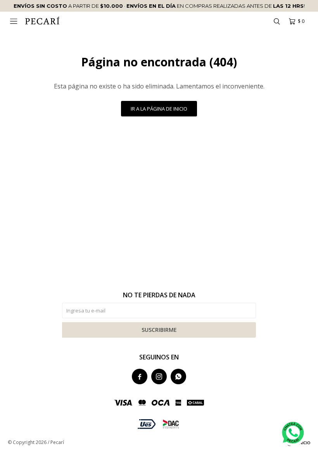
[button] (276, 21)
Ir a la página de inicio (159, 108)
